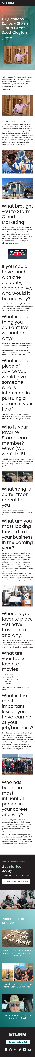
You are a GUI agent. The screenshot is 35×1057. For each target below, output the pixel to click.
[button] (31, 3)
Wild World (12, 513)
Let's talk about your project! (16, 881)
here (26, 844)
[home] (8, 3)
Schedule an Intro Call (18, 1042)
